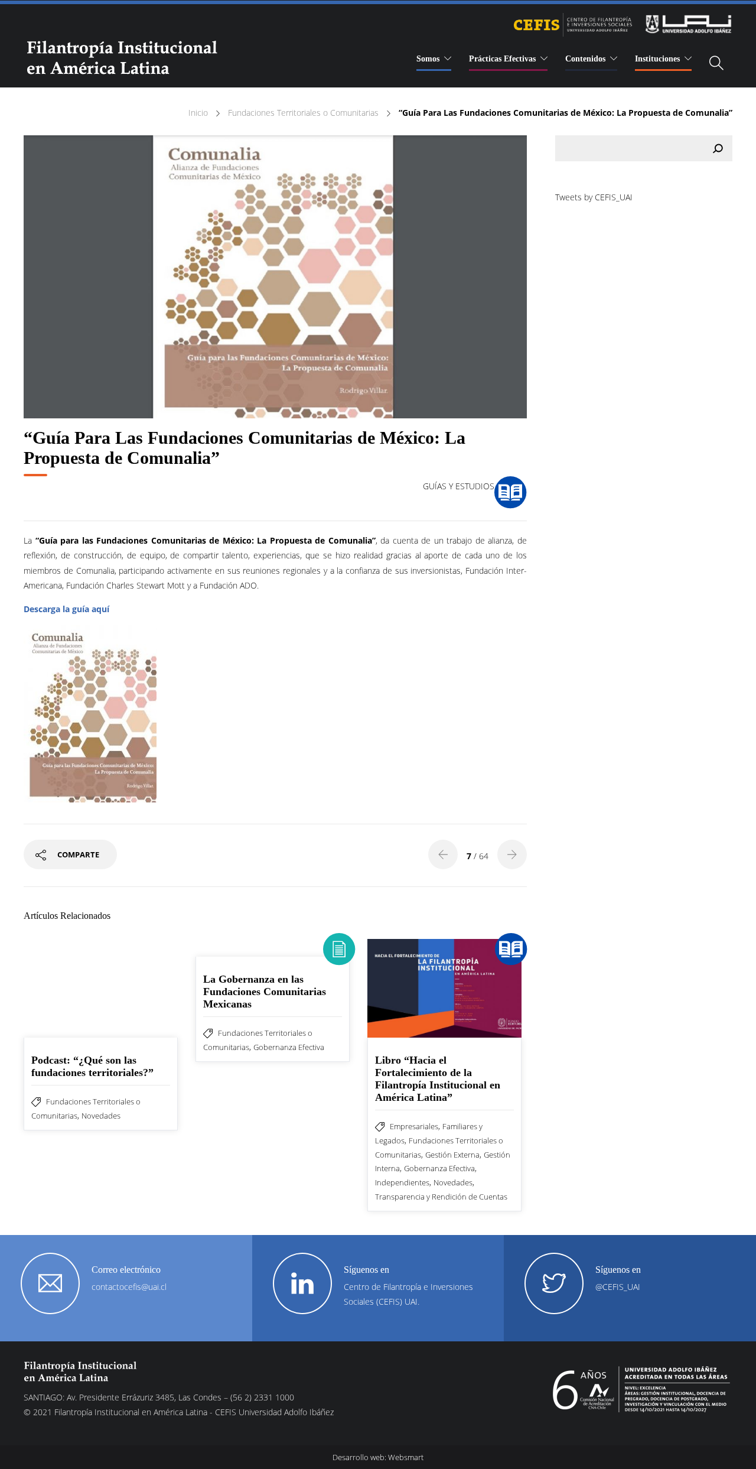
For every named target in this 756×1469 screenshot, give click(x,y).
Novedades (101, 1115)
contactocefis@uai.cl (129, 1286)
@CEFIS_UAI (617, 1286)
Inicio (198, 112)
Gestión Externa (452, 1154)
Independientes (402, 1182)
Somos (427, 58)
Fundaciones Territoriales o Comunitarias (303, 112)
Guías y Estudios (458, 486)
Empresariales (414, 1126)
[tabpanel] (275, 276)
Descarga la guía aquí (66, 609)
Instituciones (657, 58)
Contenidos (585, 58)
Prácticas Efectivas (502, 58)
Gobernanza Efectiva (288, 1047)
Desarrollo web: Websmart (378, 1457)
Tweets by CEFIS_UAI (594, 197)
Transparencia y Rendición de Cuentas (441, 1196)
